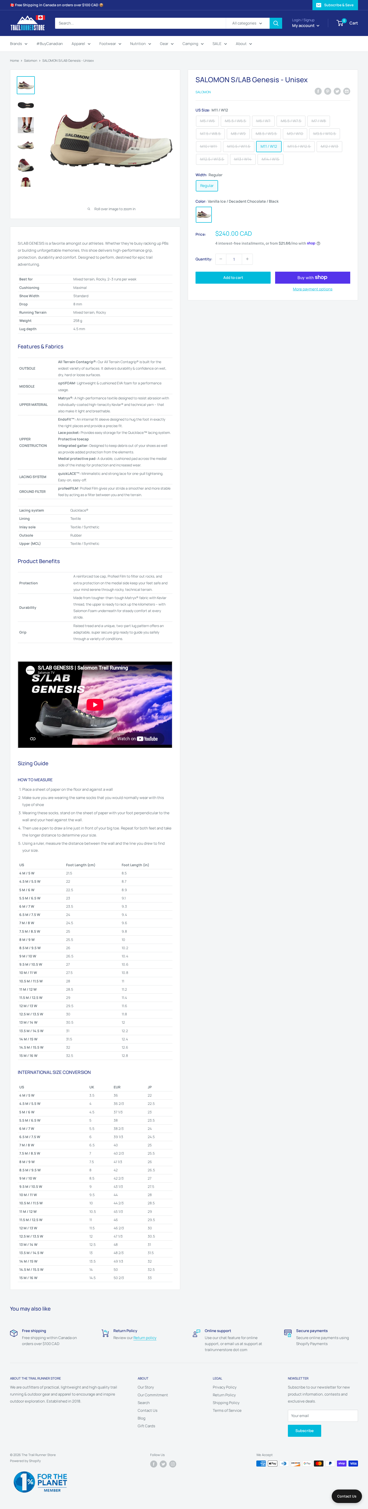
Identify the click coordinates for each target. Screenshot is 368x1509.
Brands (16, 43)
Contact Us (147, 1410)
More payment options (312, 288)
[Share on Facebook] (318, 91)
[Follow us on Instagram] (172, 1464)
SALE (217, 43)
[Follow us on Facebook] (153, 1464)
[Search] (276, 23)
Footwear (107, 43)
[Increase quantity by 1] (247, 259)
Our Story (146, 1387)
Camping (190, 43)
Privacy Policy (225, 1387)
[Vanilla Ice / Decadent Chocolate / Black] (204, 214)
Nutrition (138, 43)
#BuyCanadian (49, 43)
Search (144, 1402)
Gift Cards (146, 1426)
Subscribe (304, 1430)
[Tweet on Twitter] (337, 91)
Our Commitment (153, 1395)
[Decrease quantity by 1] (221, 259)
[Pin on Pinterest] (327, 91)
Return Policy (224, 1395)
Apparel (78, 43)
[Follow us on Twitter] (163, 1464)
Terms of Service (227, 1410)
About (241, 43)
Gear (164, 43)
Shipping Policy (226, 1402)
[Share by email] (346, 91)
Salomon (30, 60)
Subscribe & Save (338, 4)
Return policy (144, 1337)
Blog (141, 1418)
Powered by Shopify (25, 1461)
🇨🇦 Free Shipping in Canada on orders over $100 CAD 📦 (56, 4)
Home (14, 60)
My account (303, 25)
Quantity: (204, 258)
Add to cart (233, 277)
